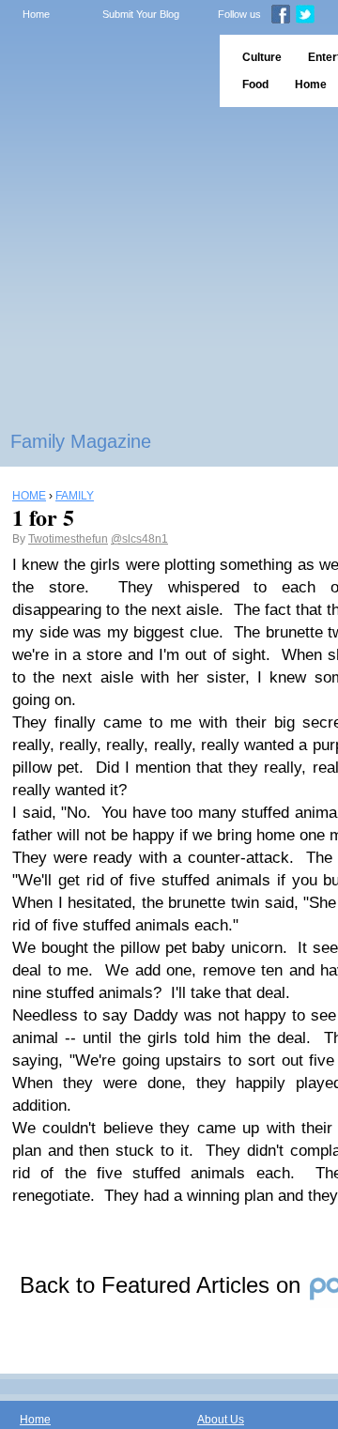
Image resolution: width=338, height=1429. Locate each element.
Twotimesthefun (68, 538)
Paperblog (103, 70)
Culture (262, 57)
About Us (220, 1419)
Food (255, 84)
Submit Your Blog (140, 14)
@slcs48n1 (139, 538)
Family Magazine (80, 441)
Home (36, 14)
